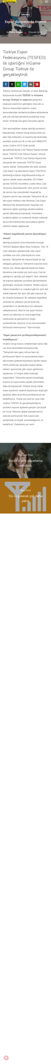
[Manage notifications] (6, 1058)
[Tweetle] (12, 84)
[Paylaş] (6, 84)
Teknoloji (25, 14)
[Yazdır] (31, 84)
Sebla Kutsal (15, 32)
